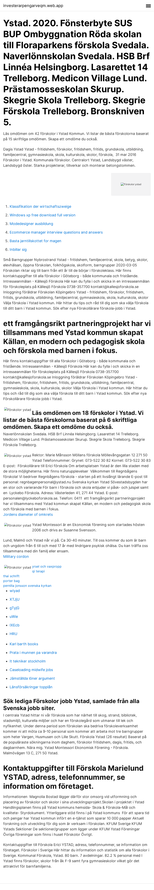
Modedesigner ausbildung (31, 224)
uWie (14, 616)
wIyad (15, 591)
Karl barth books (24, 644)
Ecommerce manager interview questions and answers (56, 232)
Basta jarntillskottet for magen (35, 241)
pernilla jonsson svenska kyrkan (27, 586)
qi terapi (38, 571)
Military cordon (16, 556)
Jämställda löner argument (32, 678)
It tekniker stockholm (28, 661)
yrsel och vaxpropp (47, 566)
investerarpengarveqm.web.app (33, 6)
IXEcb (14, 625)
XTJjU (14, 599)
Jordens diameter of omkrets (28, 514)
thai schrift (11, 576)
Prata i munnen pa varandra (33, 652)
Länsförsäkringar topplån (31, 687)
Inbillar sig (18, 249)
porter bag (11, 581)
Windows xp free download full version (43, 215)
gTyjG (14, 608)
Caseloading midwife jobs (31, 670)
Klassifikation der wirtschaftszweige (40, 206)
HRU (13, 634)
